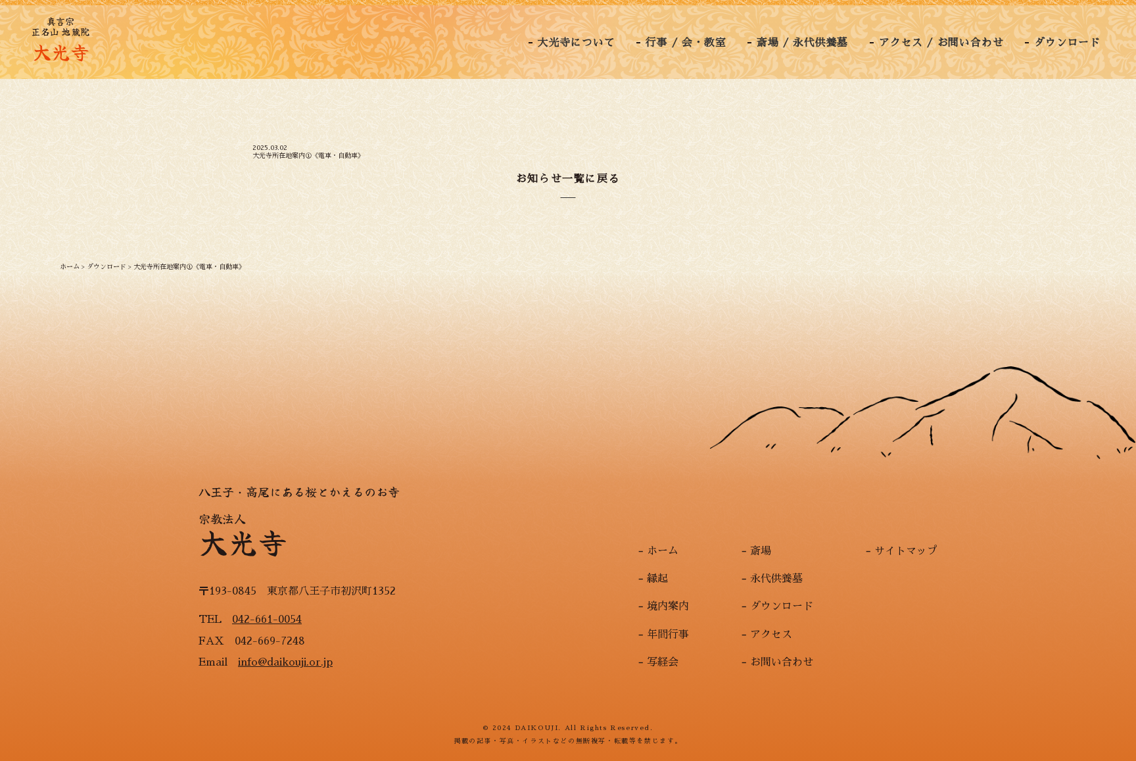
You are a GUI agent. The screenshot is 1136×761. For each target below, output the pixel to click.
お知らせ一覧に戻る (568, 179)
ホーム (662, 551)
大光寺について (576, 42)
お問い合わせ (781, 662)
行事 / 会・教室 (686, 42)
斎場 (760, 551)
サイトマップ (905, 551)
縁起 (657, 579)
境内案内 (668, 606)
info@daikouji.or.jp (285, 662)
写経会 (662, 662)
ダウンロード (1067, 42)
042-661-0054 (267, 619)
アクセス (771, 634)
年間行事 (668, 634)
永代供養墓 (776, 579)
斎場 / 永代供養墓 (802, 42)
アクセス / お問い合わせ (941, 42)
